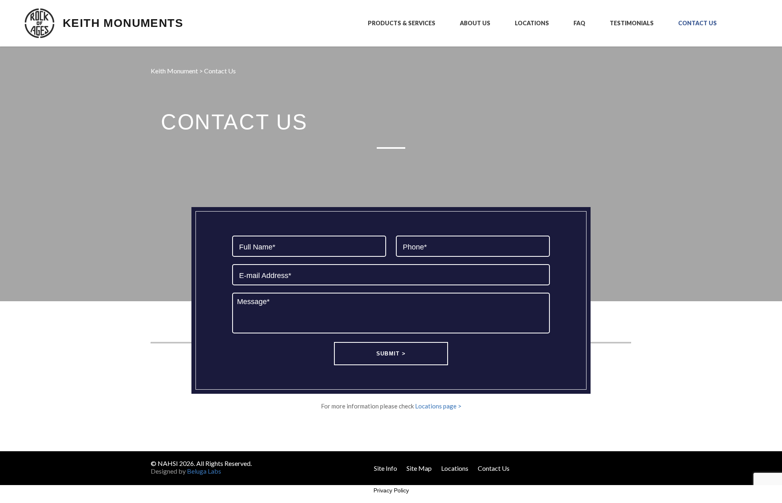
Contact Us (697, 23)
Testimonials (632, 23)
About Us (475, 23)
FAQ (579, 23)
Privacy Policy (391, 490)
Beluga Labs (204, 471)
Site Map (419, 468)
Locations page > (438, 406)
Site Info (385, 468)
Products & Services (401, 23)
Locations (532, 23)
